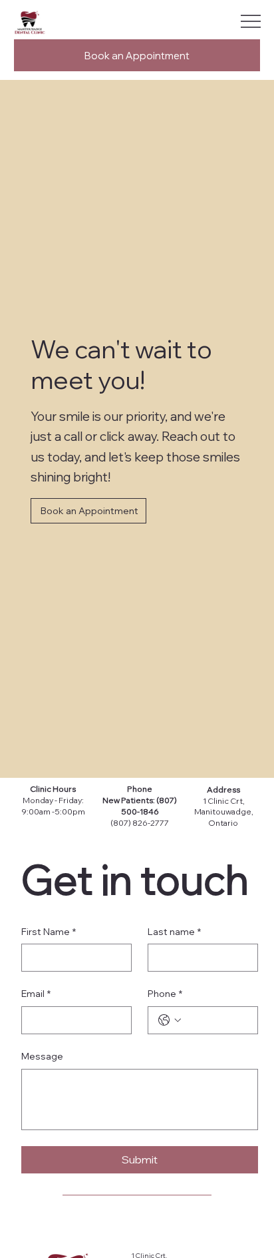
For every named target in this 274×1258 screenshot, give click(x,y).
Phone (139, 789)
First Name (48, 932)
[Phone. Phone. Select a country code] (169, 1020)
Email (36, 994)
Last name (174, 932)
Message (42, 1056)
